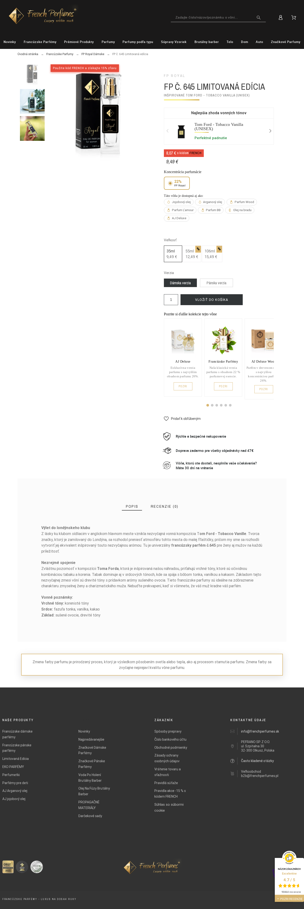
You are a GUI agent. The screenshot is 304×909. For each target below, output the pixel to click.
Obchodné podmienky (170, 747)
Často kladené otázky (257, 761)
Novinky (84, 731)
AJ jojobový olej (13, 799)
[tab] (132, 506)
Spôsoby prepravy (167, 731)
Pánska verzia (216, 282)
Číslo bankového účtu (170, 739)
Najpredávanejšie (91, 739)
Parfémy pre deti (15, 783)
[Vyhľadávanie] (259, 17)
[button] (207, 405)
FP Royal (174, 75)
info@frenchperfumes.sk (260, 731)
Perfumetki (11, 775)
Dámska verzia (180, 282)
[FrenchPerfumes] (35, 16)
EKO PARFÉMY (13, 767)
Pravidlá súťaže (166, 783)
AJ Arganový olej (14, 791)
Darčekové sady (90, 816)
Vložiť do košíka (211, 299)
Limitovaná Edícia (15, 759)
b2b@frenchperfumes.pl (259, 776)
